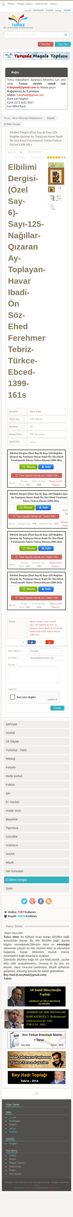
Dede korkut (14, 776)
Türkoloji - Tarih (16, 750)
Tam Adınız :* (15, 650)
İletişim (53, 4)
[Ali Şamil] (37, 997)
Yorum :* (12, 664)
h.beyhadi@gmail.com (21, 87)
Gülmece (12, 845)
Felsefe (11, 767)
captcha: (12, 689)
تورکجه (58, 10)
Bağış (15, 72)
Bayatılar (12, 819)
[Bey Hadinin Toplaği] (36, 1078)
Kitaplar (51, 118)
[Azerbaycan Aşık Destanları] (36, 1019)
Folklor (10, 784)
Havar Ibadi (35, 411)
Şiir (8, 793)
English (49, 10)
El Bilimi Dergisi (16, 880)
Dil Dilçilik (12, 741)
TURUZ (12, 1155)
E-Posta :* (13, 657)
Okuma (30, 466)
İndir (48, 466)
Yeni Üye (45, 44)
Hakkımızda (41, 4)
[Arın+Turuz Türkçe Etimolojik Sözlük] (37, 1040)
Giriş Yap (62, 44)
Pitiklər (11, 4)
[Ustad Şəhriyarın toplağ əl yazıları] (37, 1060)
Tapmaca (12, 828)
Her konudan (14, 871)
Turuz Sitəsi (14, 926)
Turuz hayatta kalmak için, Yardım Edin (38, 475)
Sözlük (10, 733)
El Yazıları (13, 802)
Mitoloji (10, 758)
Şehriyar (11, 724)
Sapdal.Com (30, 1188)
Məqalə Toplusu (25, 4)
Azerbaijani (38, 10)
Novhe (10, 854)
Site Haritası (15, 1174)
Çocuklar (12, 836)
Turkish (67, 10)
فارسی (28, 10)
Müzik (10, 862)
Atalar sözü (13, 810)
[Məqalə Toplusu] (36, 58)
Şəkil (9, 888)
